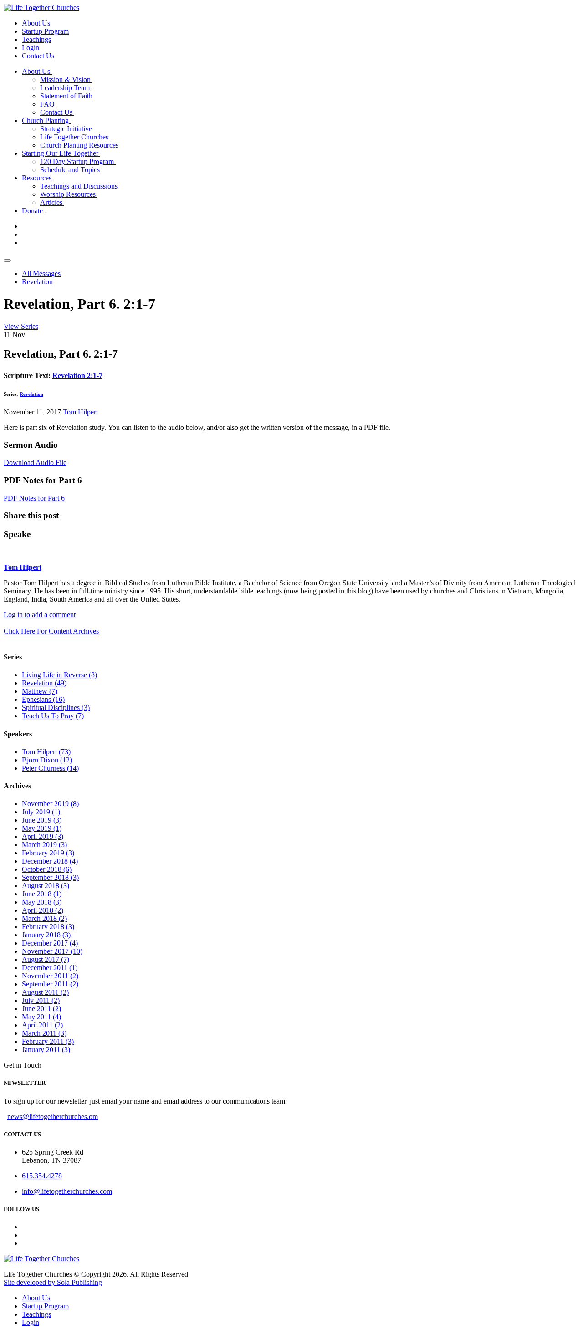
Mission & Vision (66, 79)
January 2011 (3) (46, 1049)
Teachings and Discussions (79, 186)
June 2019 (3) (41, 820)
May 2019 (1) (41, 828)
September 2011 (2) (50, 984)
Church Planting (46, 120)
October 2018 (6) (47, 869)
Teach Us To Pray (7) (53, 716)
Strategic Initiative (67, 129)
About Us (36, 23)
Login (30, 47)
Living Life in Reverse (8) (59, 675)
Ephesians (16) (43, 699)
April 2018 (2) (42, 910)
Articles (52, 202)
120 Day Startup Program (78, 161)
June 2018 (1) (41, 894)
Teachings (36, 39)
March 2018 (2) (44, 918)
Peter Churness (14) (50, 768)
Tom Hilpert (80, 412)
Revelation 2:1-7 (77, 375)
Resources (37, 178)
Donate (33, 211)
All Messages (41, 273)
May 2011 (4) (41, 1017)
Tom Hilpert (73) (46, 752)
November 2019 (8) (50, 804)
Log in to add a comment (40, 614)
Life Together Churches (75, 137)
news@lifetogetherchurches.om (52, 1116)
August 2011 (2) (45, 992)
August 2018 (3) (45, 885)
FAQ (48, 104)
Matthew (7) (39, 691)
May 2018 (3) (41, 902)
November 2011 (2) (50, 976)
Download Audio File (35, 462)
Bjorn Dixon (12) (47, 760)
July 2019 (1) (41, 812)
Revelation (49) (44, 683)
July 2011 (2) (41, 1000)
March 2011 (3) (44, 1033)
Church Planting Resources (80, 145)
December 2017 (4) (50, 943)
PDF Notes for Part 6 (34, 498)
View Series (21, 326)
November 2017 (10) (52, 951)
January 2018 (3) (46, 935)
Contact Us (38, 56)
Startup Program (45, 31)
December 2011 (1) (49, 967)
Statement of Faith (67, 96)
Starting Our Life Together (61, 153)
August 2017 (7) (45, 959)
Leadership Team (66, 88)
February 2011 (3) (48, 1041)
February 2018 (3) (48, 926)
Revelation (37, 282)
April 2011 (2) (42, 1025)
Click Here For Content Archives (51, 631)
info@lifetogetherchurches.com (67, 1191)
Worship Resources (68, 194)
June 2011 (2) (41, 1008)
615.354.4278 (42, 1176)
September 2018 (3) (50, 877)
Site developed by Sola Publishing (53, 1282)
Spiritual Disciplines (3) (56, 707)
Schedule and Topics (71, 170)
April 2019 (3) (42, 836)
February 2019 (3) (48, 853)
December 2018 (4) (50, 861)
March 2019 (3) (44, 844)
